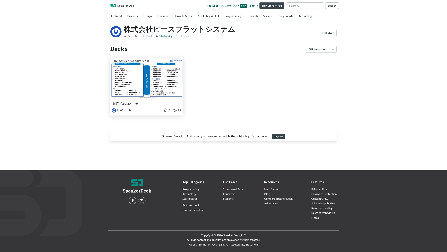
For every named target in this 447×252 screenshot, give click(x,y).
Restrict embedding (323, 212)
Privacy (212, 244)
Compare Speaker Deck (278, 198)
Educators (229, 193)
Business (132, 16)
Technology (306, 16)
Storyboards (285, 16)
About (193, 244)
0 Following (166, 36)
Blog (267, 193)
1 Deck (148, 36)
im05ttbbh (123, 110)
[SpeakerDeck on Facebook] (132, 200)
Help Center (271, 189)
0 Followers (182, 36)
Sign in (254, 5)
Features (212, 5)
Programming (233, 16)
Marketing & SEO (208, 16)
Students (228, 198)
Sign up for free (272, 5)
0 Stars (329, 32)
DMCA (223, 244)
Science (267, 16)
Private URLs (319, 189)
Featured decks (191, 205)
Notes (315, 217)
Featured (116, 16)
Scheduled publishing (323, 203)
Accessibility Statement (244, 244)
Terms (202, 244)
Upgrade (278, 136)
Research (252, 16)
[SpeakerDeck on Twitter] (141, 200)
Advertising (271, 203)
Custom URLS (319, 198)
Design (147, 16)
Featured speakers (193, 210)
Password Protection (324, 193)
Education (163, 16)
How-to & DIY (183, 16)
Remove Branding (322, 208)
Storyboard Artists (234, 189)
